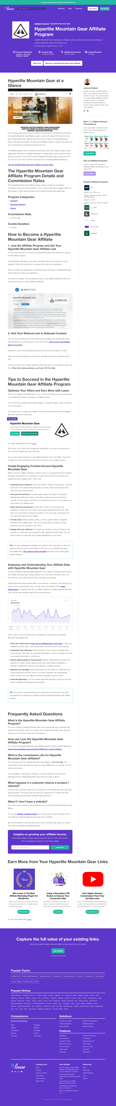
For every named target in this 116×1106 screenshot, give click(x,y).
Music (96, 1003)
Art (63, 995)
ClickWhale (37, 1030)
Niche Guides (99, 976)
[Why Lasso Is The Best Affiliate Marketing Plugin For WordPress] (24, 879)
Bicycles (92, 995)
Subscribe (60, 847)
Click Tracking (87, 1044)
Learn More (15, 433)
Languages (66, 1003)
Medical (83, 1003)
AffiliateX (13, 1028)
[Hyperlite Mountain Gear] (61, 429)
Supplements (99, 1006)
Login (84, 1076)
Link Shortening (64, 1038)
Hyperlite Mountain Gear (25, 423)
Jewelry (55, 1003)
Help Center (86, 1070)
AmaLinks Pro (15, 1030)
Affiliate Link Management (90, 1021)
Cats (39, 998)
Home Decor (27, 1003)
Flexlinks (36, 1033)
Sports (13, 208)
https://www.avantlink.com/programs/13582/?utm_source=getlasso (35, 749)
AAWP (13, 1025)
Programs (78, 8)
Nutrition (13, 1006)
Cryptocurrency (92, 998)
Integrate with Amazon (89, 1035)
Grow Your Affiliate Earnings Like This (68, 1092)
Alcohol (45, 995)
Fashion (28, 1001)
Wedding (40, 1009)
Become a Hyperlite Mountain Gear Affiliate (63, 63)
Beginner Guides (45, 976)
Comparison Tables (65, 1041)
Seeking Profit (29, 981)
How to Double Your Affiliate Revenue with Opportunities (67, 1082)
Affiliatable (37, 1025)
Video (25, 1009)
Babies (75, 995)
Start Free (37, 63)
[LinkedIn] (85, 111)
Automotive (68, 995)
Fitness (45, 1001)
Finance (34, 1001)
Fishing (40, 1001)
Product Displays (64, 1046)
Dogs (100, 998)
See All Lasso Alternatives (19, 1021)
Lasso (34, 443)
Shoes (53, 1006)
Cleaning (60, 998)
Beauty (86, 995)
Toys (16, 1009)
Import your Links (88, 1046)
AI (35, 995)
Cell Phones (45, 998)
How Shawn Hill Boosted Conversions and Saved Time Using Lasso (69, 1076)
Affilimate (36, 1028)
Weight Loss (48, 1009)
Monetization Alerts (88, 1023)
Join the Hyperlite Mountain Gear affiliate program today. (30, 165)
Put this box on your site (29, 433)
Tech (12, 1009)
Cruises (84, 998)
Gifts (76, 1001)
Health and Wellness (17, 1003)
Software (76, 1006)
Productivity (46, 1006)
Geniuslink (14, 1036)
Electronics (21, 1001)
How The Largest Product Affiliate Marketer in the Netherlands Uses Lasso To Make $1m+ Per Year (69, 1069)
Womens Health (57, 1009)
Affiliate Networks (16, 995)
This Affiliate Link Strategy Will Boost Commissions (68, 1087)
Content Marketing (68, 976)
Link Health (86, 1049)
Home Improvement (38, 1003)
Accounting (25, 995)
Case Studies (56, 976)
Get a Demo (93, 8)
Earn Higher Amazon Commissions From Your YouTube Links (92, 896)
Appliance (58, 995)
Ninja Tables (37, 1036)
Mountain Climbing (18, 204)
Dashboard (62, 1052)
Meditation (90, 1003)
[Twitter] (88, 111)
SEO (36, 981)
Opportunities (63, 1049)
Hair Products (93, 1001)
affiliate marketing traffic (27, 814)
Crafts (79, 998)
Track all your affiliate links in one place (46, 643)
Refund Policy (40, 1081)
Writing (66, 1009)
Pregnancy (39, 1006)
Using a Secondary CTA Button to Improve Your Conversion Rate (58, 896)
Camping (14, 201)
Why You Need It (24, 912)
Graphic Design (83, 1001)
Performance (86, 1052)
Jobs (59, 1003)
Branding (38, 1070)
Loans (72, 1003)
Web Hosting (32, 1009)
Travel (21, 1009)
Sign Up (85, 1078)
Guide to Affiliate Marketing (36, 8)
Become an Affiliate (41, 1073)
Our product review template (34, 551)
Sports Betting (84, 1006)
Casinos (34, 998)
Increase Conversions (65, 1021)
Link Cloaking (87, 1038)
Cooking (67, 998)
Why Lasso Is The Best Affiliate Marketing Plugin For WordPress (24, 896)
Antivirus (50, 995)
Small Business (67, 1006)
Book (97, 995)
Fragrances (56, 1001)
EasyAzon (14, 1033)
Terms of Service (40, 1078)
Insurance (48, 1003)
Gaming (63, 1001)
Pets (33, 1006)
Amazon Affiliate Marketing (30, 976)
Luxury (78, 1003)
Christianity (53, 998)
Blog (70, 8)
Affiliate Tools (16, 976)
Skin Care (59, 1006)
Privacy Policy (40, 1076)
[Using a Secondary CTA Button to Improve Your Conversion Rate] (58, 879)
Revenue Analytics (88, 1026)
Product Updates (17, 981)
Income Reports (64, 1026)
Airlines (39, 995)
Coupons (73, 998)
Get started (104, 8)
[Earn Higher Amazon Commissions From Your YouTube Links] (93, 879)
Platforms (61, 8)
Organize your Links (88, 1041)
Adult (31, 995)
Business (21, 998)
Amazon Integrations (65, 1023)
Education (80, 976)
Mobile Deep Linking (65, 1044)
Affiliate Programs (88, 1073)
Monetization (89, 976)
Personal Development (23, 1006)
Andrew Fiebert (40, 46)
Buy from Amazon (92, 912)
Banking (80, 995)
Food (50, 1001)
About (37, 1067)
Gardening (70, 1001)
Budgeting (14, 998)
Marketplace (62, 1035)
